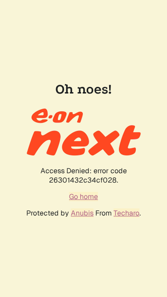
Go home (83, 196)
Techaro (126, 213)
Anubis (82, 213)
